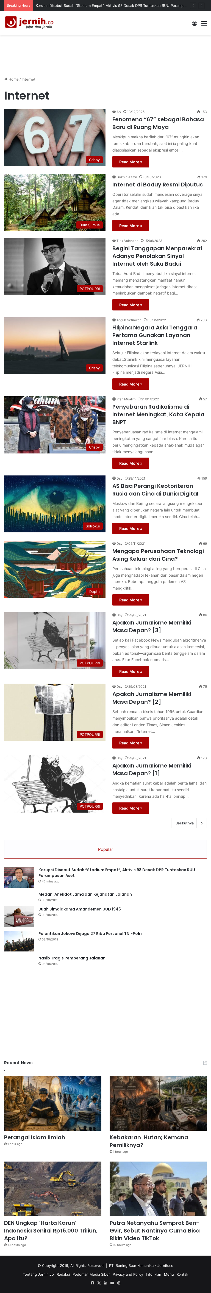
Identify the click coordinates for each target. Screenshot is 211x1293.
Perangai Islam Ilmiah (34, 1137)
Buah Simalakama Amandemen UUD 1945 (79, 909)
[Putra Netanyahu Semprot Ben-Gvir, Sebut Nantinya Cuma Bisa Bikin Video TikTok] (158, 1189)
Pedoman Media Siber (91, 1274)
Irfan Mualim (125, 399)
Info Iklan (153, 1274)
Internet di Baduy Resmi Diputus (157, 184)
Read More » (130, 161)
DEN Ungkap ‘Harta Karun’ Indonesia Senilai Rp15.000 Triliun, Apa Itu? (51, 1230)
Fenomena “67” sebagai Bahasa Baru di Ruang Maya (158, 123)
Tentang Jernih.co (38, 1274)
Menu (169, 1274)
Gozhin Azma (126, 177)
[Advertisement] (105, 52)
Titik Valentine (127, 241)
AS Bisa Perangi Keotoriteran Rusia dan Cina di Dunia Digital (155, 489)
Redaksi (63, 1274)
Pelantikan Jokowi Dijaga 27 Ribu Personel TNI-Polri (90, 933)
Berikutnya (185, 823)
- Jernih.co (164, 1265)
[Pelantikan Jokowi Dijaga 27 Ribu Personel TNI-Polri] (19, 941)
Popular (105, 849)
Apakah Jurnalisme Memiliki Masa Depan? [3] (151, 626)
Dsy (119, 478)
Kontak (182, 1274)
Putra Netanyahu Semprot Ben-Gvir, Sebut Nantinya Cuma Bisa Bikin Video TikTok (155, 1230)
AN (118, 112)
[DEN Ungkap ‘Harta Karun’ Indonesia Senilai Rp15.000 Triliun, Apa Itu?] (52, 1189)
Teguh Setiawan (128, 320)
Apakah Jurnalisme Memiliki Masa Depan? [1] (151, 769)
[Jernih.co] (30, 23)
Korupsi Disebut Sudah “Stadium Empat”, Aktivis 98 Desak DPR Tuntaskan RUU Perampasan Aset (118, 5)
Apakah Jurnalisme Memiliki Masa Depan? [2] (151, 698)
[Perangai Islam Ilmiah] (52, 1103)
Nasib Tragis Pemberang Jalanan (72, 958)
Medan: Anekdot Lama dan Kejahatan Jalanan (85, 894)
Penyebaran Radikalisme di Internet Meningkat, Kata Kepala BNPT (158, 414)
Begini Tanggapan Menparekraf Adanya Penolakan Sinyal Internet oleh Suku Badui (157, 256)
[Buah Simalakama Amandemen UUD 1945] (19, 916)
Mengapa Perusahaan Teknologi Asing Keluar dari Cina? (158, 555)
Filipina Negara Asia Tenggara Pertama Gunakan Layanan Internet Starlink (154, 335)
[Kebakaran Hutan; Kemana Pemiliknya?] (158, 1103)
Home (13, 79)
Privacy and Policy (128, 1274)
